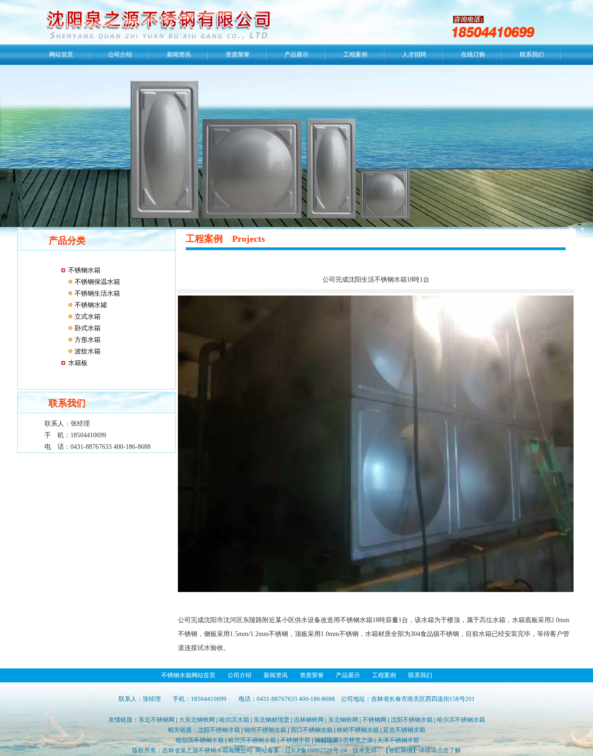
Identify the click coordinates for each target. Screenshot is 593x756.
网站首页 (61, 54)
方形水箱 (87, 339)
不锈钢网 (374, 719)
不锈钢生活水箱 (96, 293)
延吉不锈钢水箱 (404, 729)
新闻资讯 (179, 54)
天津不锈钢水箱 (398, 740)
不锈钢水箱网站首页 (188, 675)
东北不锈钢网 (157, 719)
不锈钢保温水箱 (96, 281)
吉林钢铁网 (309, 719)
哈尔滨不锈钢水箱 (461, 719)
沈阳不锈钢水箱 (412, 719)
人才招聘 (414, 54)
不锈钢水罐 (90, 305)
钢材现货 (327, 740)
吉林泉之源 (358, 740)
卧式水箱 (87, 328)
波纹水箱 (87, 351)
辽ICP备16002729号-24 (316, 750)
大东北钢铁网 (197, 719)
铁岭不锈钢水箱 (358, 729)
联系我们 (532, 54)
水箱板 (78, 362)
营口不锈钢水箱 (311, 729)
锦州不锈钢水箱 (265, 729)
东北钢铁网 (343, 719)
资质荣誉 (238, 54)
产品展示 (296, 54)
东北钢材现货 (271, 719)
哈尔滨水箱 (234, 719)
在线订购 (473, 54)
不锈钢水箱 (84, 270)
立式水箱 (87, 316)
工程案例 (355, 54)
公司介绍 (120, 54)
